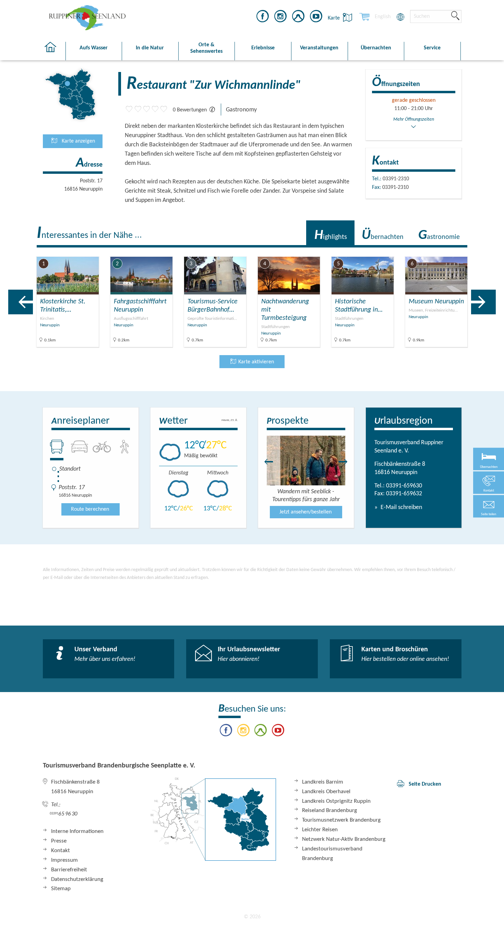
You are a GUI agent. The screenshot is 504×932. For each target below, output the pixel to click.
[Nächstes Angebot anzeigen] (483, 302)
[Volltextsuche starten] (455, 16)
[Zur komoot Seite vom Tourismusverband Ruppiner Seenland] (298, 17)
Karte (334, 18)
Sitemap (61, 889)
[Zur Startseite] (54, 51)
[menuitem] (383, 16)
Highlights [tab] (330, 235)
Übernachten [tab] (383, 235)
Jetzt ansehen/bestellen (305, 512)
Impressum (64, 860)
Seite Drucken (425, 784)
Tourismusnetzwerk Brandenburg (341, 820)
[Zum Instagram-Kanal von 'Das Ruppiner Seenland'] (280, 17)
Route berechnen (90, 509)
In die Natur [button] (150, 48)
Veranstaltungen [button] (319, 48)
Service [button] (432, 48)
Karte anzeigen (77, 141)
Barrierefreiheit (69, 870)
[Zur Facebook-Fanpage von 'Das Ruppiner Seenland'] (262, 17)
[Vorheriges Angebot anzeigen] (20, 302)
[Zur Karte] (213, 819)
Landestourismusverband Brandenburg (332, 853)
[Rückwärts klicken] (265, 461)
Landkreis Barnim (322, 782)
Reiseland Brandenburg (329, 810)
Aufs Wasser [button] (94, 48)
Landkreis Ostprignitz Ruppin (336, 801)
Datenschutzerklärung (77, 879)
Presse (59, 841)
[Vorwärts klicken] (346, 461)
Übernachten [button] (376, 48)
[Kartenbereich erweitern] (497, 251)
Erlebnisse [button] (263, 48)
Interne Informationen (77, 831)
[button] (488, 506)
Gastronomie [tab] (439, 235)
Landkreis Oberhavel (326, 792)
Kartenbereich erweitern (464, 251)
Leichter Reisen (320, 830)
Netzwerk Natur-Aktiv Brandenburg (343, 839)
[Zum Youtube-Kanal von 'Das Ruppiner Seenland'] (316, 17)
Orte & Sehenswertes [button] (206, 48)
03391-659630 (404, 486)
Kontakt (60, 851)
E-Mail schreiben (400, 507)
